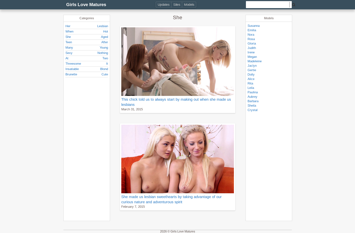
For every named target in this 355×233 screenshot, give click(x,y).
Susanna (254, 26)
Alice (251, 79)
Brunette (71, 74)
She (68, 37)
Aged (104, 37)
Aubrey (252, 96)
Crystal (253, 110)
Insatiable (72, 69)
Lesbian (102, 26)
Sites (176, 4)
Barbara (253, 101)
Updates (163, 4)
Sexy (68, 53)
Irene (251, 52)
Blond (104, 69)
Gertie (252, 70)
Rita (250, 83)
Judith (252, 48)
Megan (252, 57)
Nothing (102, 53)
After (104, 42)
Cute (105, 74)
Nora (251, 34)
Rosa (251, 39)
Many (69, 47)
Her (67, 26)
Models (189, 4)
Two (105, 58)
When (69, 31)
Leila (251, 88)
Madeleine (255, 61)
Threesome (73, 63)
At (66, 58)
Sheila (252, 105)
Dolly (251, 74)
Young (104, 47)
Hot (105, 31)
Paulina (253, 92)
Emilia (252, 30)
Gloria (252, 43)
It (107, 63)
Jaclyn (252, 65)
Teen (68, 42)
